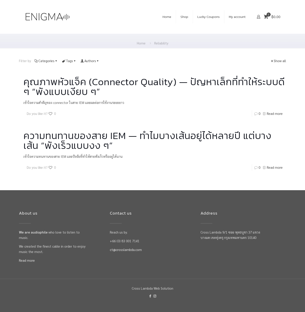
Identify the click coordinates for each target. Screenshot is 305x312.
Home (141, 43)
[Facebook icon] (150, 296)
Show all (280, 61)
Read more (275, 113)
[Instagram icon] (155, 296)
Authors (90, 61)
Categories (46, 61)
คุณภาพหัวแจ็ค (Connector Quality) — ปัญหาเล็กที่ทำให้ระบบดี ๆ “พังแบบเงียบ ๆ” (154, 86)
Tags (69, 61)
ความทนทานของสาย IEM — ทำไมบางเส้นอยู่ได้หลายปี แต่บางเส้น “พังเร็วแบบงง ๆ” (147, 140)
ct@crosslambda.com (126, 249)
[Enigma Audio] (47, 17)
